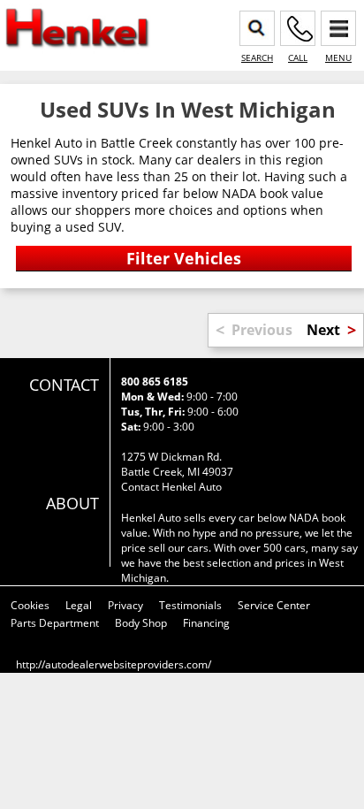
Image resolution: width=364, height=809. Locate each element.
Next (323, 330)
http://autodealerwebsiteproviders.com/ (113, 664)
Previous (261, 330)
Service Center (274, 605)
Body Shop (141, 622)
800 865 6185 (154, 381)
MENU (338, 57)
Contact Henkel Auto (171, 486)
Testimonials (190, 605)
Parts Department (55, 622)
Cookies (30, 605)
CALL (297, 57)
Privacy (125, 605)
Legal (78, 605)
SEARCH (257, 57)
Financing (206, 622)
